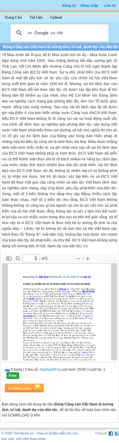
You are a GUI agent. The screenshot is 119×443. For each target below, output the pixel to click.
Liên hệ (110, 5)
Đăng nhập (89, 5)
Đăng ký (69, 5)
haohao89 (48, 369)
